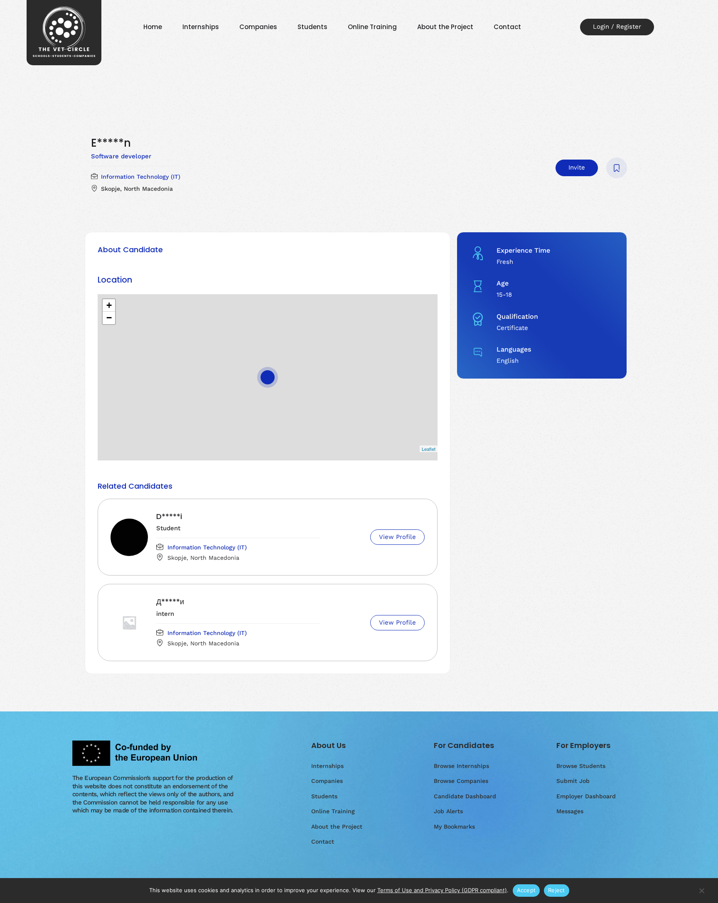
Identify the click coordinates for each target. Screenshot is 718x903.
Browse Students (580, 766)
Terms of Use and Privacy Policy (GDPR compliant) (442, 890)
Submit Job (573, 781)
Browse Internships (461, 766)
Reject (556, 890)
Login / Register (617, 26)
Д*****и (170, 601)
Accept (526, 890)
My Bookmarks (454, 826)
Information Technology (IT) (140, 176)
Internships (200, 26)
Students (312, 26)
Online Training (372, 26)
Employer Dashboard (586, 796)
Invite (576, 167)
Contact (507, 26)
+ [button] (109, 305)
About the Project (445, 26)
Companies (258, 26)
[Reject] (701, 894)
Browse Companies (461, 781)
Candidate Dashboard (465, 796)
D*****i (169, 516)
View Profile (397, 537)
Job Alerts (448, 811)
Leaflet (428, 448)
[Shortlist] (616, 167)
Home (152, 26)
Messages (569, 811)
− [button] (109, 317)
